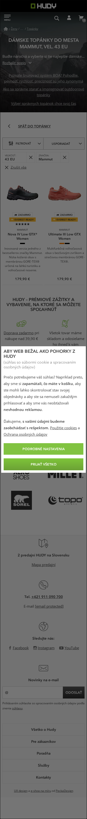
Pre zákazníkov (43, 741)
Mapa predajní (44, 564)
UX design (21, 791)
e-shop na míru (41, 791)
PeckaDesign (64, 791)
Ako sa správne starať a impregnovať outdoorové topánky (43, 92)
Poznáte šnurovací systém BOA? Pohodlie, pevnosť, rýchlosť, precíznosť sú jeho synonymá (43, 78)
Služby (43, 765)
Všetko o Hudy (43, 729)
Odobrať (30, 157)
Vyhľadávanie (57, 18)
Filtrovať (23, 143)
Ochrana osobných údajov (25, 434)
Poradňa (44, 753)
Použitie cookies (63, 428)
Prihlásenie (69, 18)
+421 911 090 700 (47, 596)
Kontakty (43, 777)
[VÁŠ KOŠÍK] (81, 18)
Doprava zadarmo (19, 333)
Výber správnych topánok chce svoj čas (43, 103)
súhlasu (17, 708)
